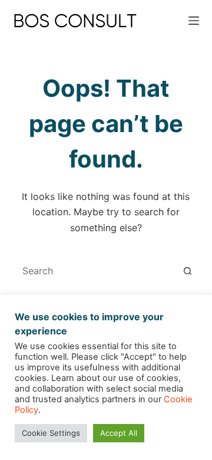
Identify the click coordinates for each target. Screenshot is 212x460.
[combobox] (95, 270)
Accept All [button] (118, 433)
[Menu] (193, 20)
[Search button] (187, 270)
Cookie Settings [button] (51, 433)
